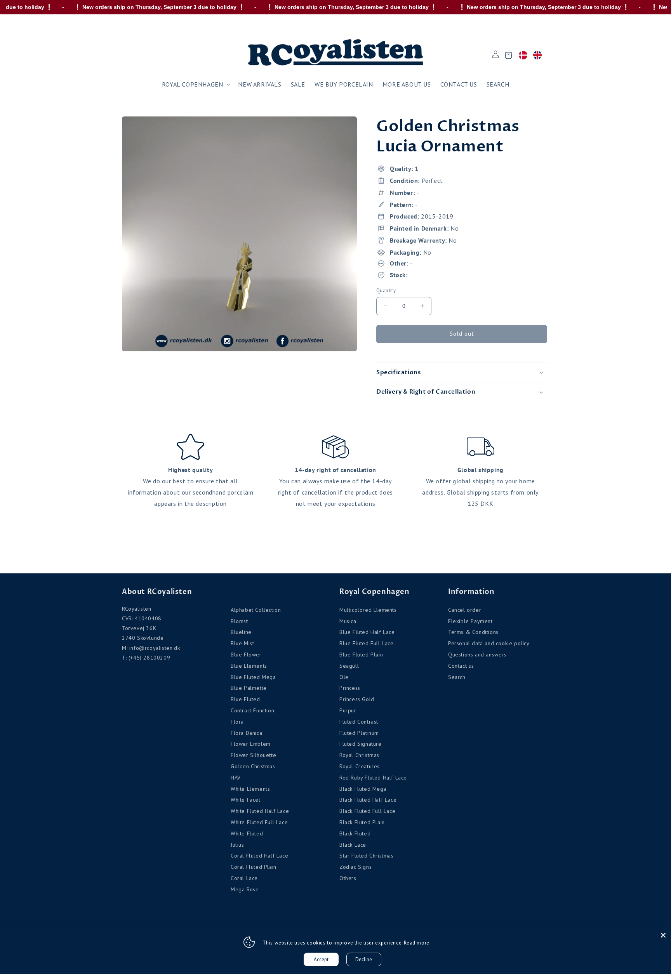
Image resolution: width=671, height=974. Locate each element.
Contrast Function (252, 710)
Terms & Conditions (473, 631)
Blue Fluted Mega (253, 677)
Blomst (239, 621)
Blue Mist (242, 643)
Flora (237, 721)
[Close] (663, 935)
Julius (237, 844)
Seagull (349, 665)
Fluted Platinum (359, 732)
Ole (344, 677)
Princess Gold (356, 699)
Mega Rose (245, 889)
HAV (236, 777)
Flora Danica (246, 732)
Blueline (241, 631)
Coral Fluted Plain (253, 866)
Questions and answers (477, 654)
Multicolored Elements (368, 609)
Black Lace (352, 844)
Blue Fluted (245, 699)
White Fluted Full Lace (259, 822)
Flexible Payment (470, 621)
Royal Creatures (359, 766)
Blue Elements (249, 665)
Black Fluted (354, 833)
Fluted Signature (360, 743)
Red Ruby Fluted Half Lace (373, 777)
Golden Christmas (253, 766)
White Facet (246, 799)
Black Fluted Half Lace (367, 799)
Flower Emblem (251, 743)
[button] (195, 84)
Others (347, 878)
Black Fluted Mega (362, 788)
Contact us (461, 665)
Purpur (347, 710)
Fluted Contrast (358, 721)
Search (457, 677)
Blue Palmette (249, 687)
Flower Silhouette (253, 755)
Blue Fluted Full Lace (366, 643)
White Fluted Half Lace (260, 810)
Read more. (417, 942)
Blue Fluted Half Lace (367, 631)
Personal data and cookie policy (489, 643)
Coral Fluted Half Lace (259, 855)
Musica (347, 621)
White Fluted (247, 833)
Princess (349, 687)
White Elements (250, 788)
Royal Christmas (359, 755)
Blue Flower (246, 654)
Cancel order (464, 609)
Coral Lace (244, 878)
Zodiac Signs (355, 866)
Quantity (386, 290)
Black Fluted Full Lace (367, 810)
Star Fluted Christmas (366, 855)
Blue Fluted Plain (361, 654)
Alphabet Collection (256, 609)
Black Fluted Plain (362, 822)
